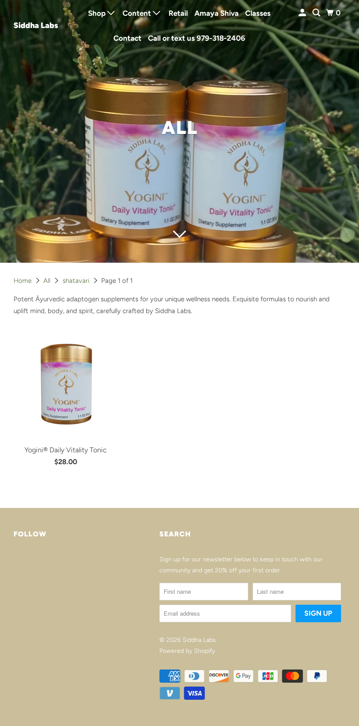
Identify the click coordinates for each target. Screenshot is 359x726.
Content (138, 13)
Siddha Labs (36, 25)
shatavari (77, 281)
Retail (178, 13)
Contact (127, 38)
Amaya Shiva (216, 13)
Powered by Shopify (187, 651)
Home (23, 281)
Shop (97, 13)
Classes (258, 13)
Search (175, 534)
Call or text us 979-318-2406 (196, 38)
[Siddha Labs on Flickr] (15, 561)
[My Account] (303, 12)
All (47, 281)
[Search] (317, 12)
